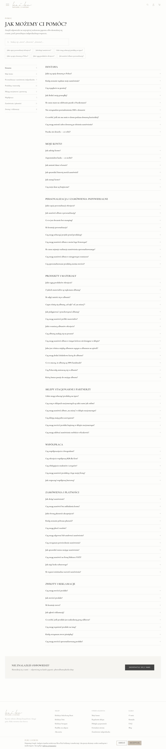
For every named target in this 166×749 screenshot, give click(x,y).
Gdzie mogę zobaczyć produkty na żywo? (69, 50)
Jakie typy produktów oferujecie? (43, 56)
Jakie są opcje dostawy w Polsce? (17, 56)
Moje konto (96, 715)
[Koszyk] (159, 4)
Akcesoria (58, 732)
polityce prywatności (49, 746)
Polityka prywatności (99, 724)
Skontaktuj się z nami (139, 667)
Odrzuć (122, 743)
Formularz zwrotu (98, 728)
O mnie (131, 715)
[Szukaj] (147, 4)
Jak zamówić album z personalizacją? (71, 56)
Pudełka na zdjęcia (61, 728)
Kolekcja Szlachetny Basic (64, 715)
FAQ (130, 724)
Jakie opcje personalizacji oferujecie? (19, 50)
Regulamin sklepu (98, 720)
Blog (130, 728)
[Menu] (7, 5)
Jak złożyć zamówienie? (43, 50)
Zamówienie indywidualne (101, 732)
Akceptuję (135, 743)
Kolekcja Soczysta (61, 724)
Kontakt (132, 720)
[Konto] (153, 4)
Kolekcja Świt (59, 720)
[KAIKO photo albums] (21, 5)
